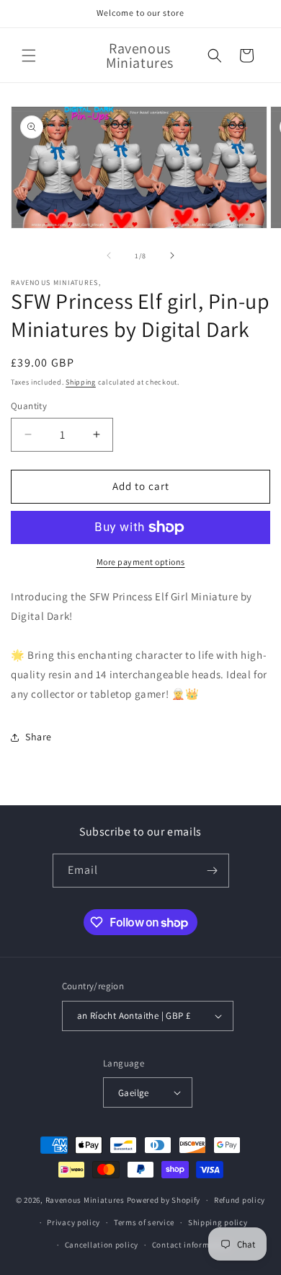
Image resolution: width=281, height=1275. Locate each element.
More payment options (141, 561)
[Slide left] (109, 255)
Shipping (81, 382)
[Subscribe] (212, 871)
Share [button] (38, 736)
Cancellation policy (101, 1245)
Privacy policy (73, 1222)
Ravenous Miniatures (85, 1200)
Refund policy (239, 1200)
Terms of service (144, 1222)
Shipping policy (218, 1222)
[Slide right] (172, 255)
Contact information (191, 1245)
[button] (29, 55)
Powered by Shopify (164, 1200)
